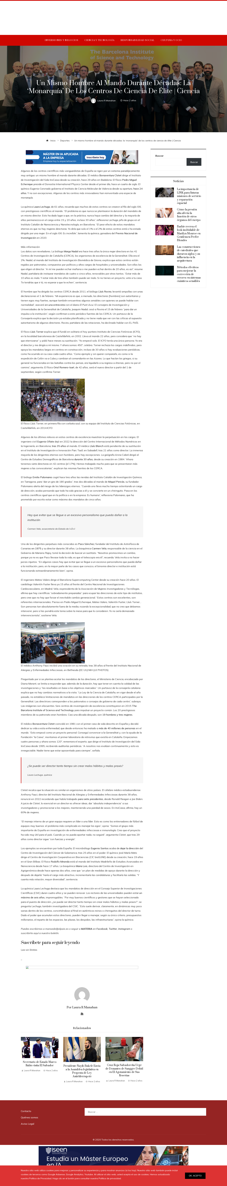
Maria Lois (81, 866)
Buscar (159, 155)
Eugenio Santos (100, 848)
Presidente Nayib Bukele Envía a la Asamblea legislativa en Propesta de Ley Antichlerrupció (81, 1071)
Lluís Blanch (97, 446)
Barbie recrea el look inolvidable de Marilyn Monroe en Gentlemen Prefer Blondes (188, 233)
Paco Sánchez (86, 543)
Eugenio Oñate (45, 441)
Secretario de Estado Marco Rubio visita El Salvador (40, 1063)
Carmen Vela (99, 548)
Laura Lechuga (42, 206)
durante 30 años (83, 459)
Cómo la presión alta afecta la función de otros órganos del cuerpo (189, 215)
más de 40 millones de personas (117, 728)
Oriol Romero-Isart (64, 367)
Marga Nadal (71, 251)
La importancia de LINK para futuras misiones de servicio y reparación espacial (189, 196)
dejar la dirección (129, 848)
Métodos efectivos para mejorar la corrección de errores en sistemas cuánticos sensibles (189, 274)
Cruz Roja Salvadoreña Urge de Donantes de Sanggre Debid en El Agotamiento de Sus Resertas (124, 1070)
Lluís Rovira (104, 291)
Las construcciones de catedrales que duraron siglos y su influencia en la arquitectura (188, 254)
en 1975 (36, 548)
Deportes (113, 76)
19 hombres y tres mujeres (117, 714)
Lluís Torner (36, 331)
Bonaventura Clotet (110, 175)
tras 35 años (59, 446)
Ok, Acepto (195, 1175)
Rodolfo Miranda (60, 861)
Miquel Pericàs (116, 481)
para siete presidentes (90, 799)
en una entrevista (55, 304)
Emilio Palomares (42, 477)
